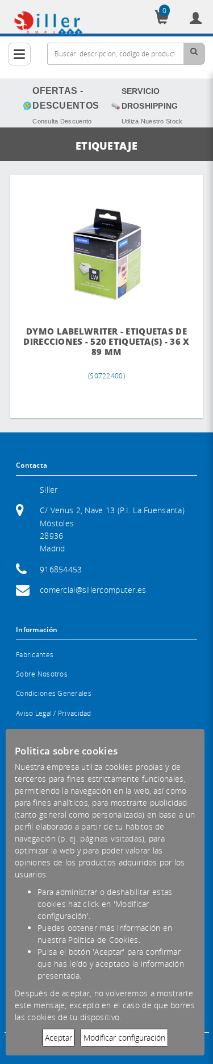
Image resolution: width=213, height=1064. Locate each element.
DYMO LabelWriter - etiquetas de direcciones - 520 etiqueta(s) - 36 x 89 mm (106, 341)
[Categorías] (19, 54)
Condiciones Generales (53, 693)
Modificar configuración (124, 1037)
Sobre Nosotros (42, 674)
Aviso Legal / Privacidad (53, 713)
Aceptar (58, 1037)
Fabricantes (34, 654)
